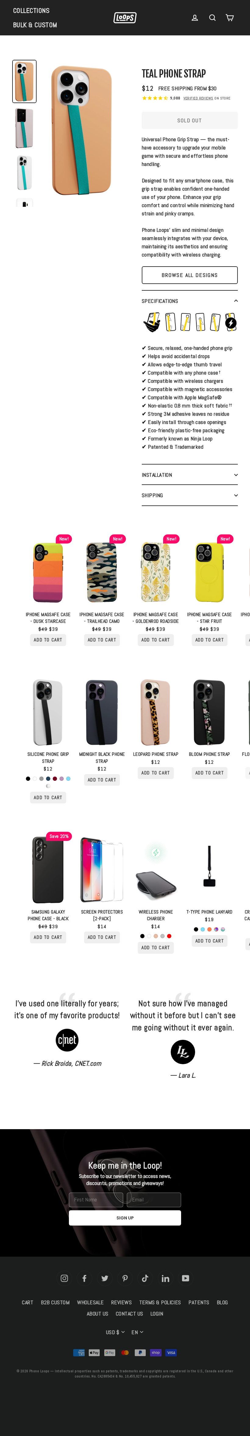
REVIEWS (121, 1302)
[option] (82, 132)
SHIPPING (152, 495)
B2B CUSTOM (55, 1302)
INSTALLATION (157, 474)
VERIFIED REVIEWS (198, 98)
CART (27, 1302)
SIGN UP (125, 1218)
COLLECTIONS (31, 10)
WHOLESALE (90, 1302)
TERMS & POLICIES (160, 1302)
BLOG (222, 1302)
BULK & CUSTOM (35, 24)
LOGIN (157, 1313)
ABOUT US (98, 1313)
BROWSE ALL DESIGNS (190, 274)
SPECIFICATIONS (160, 300)
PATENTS (198, 1302)
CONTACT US (129, 1313)
